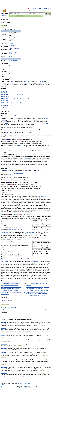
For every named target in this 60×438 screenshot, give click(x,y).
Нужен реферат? (11, 307)
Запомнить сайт (32, 8)
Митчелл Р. (4, 348)
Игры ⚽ (40, 15)
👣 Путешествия (5, 384)
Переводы (26, 15)
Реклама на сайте (26, 383)
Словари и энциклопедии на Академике (21, 11)
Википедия (12, 15)
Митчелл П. (4, 367)
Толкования (19, 15)
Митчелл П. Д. (4, 373)
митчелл (3, 339)
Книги (33, 15)
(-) (17, 229)
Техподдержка (20, 383)
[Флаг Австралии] (8, 139)
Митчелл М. (4, 344)
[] (39, 236)
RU (49, 8)
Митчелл (3, 322)
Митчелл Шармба (44, 309)
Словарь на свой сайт (42, 8)
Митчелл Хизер (7, 309)
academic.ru (4, 15)
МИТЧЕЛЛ (3, 328)
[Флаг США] (10, 43)
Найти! (48, 13)
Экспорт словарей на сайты (6, 386)
